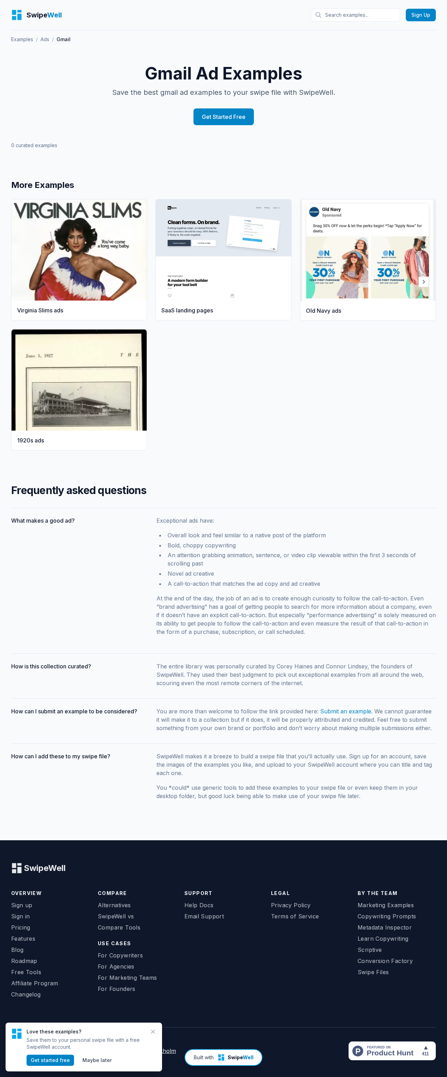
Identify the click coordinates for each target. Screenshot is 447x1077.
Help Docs (199, 905)
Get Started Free (224, 116)
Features (23, 938)
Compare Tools (119, 927)
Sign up (21, 905)
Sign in (20, 916)
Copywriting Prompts (387, 916)
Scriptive (370, 949)
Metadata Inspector (385, 927)
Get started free (50, 1060)
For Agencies (116, 966)
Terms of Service (295, 916)
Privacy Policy (291, 905)
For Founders (116, 988)
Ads (45, 39)
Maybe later (97, 1060)
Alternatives (114, 905)
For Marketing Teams (127, 977)
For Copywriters (120, 955)
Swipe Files (373, 972)
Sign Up (420, 15)
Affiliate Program (34, 983)
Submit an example (345, 711)
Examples (22, 39)
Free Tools (26, 972)
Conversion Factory (385, 960)
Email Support (204, 916)
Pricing (20, 927)
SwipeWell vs (116, 916)
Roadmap (24, 960)
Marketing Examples (386, 905)
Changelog (26, 994)
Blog (17, 949)
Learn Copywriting (383, 938)
